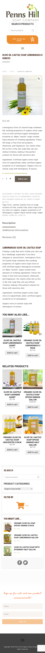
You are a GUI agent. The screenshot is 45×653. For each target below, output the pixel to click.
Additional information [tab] (15, 230)
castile (16, 205)
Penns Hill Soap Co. (17, 215)
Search (33, 30)
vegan (40, 213)
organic (17, 210)
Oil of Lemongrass (23, 196)
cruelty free (22, 207)
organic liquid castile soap (25, 213)
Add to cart (22, 179)
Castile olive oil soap (29, 205)
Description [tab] (9, 223)
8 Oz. (10, 205)
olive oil (9, 210)
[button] (39, 79)
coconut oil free (21, 194)
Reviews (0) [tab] (9, 237)
